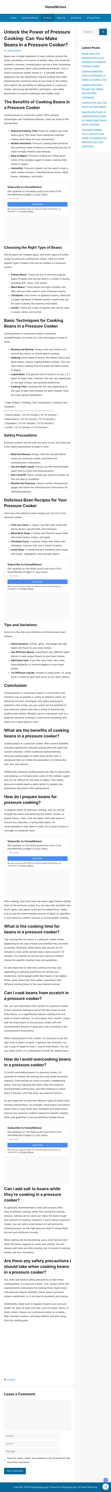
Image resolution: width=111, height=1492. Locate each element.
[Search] (103, 32)
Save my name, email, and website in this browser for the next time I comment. (38, 1460)
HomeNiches (55, 7)
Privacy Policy (93, 17)
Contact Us (76, 17)
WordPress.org (69, 1487)
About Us (61, 17)
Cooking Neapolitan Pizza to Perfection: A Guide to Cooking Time (94, 75)
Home (13, 17)
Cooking (47, 17)
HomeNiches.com (39, 1487)
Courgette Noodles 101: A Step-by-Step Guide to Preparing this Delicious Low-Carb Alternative (94, 138)
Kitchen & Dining (30, 17)
